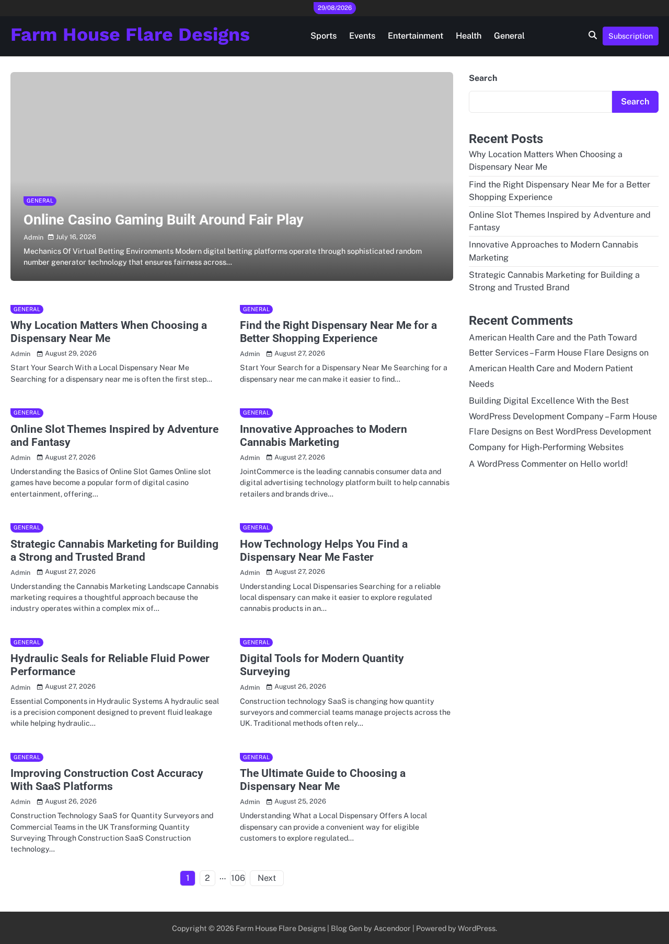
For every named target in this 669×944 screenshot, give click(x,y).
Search (483, 78)
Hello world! (604, 464)
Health (468, 36)
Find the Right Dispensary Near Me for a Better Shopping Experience (338, 332)
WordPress (476, 928)
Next (267, 878)
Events (362, 36)
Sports (323, 36)
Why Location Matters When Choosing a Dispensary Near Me (108, 332)
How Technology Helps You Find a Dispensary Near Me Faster (324, 550)
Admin (33, 237)
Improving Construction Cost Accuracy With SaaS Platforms (106, 780)
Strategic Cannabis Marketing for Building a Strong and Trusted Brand (114, 550)
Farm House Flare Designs (130, 34)
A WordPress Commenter (518, 464)
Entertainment (415, 36)
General (509, 36)
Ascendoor (392, 928)
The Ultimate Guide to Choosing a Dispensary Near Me (323, 780)
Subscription (630, 35)
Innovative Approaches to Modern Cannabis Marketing (323, 436)
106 (238, 878)
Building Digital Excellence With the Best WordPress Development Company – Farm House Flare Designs (563, 416)
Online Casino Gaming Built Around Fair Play (164, 219)
